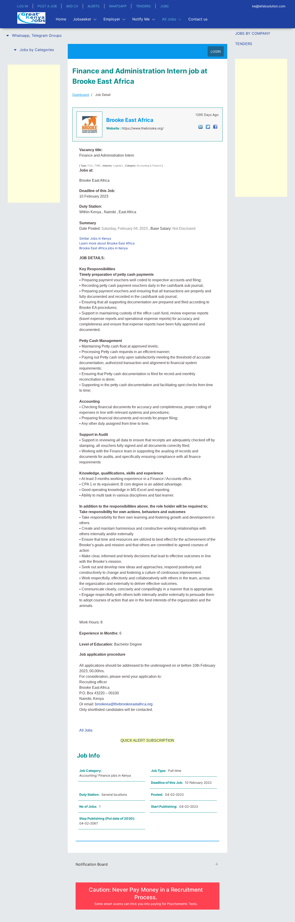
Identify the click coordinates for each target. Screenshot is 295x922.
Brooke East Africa (129, 120)
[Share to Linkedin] (200, 126)
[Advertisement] (34, 134)
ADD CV (72, 6)
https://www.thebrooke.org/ (143, 128)
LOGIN (216, 51)
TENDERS (143, 6)
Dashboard (80, 95)
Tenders (243, 43)
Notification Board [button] (92, 864)
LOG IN (22, 6)
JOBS (164, 6)
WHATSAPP (118, 6)
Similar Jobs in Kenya (95, 238)
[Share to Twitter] (208, 126)
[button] (34, 35)
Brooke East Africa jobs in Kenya (103, 248)
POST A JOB (47, 6)
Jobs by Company (252, 33)
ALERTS (94, 6)
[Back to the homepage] (31, 18)
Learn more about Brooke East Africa (107, 243)
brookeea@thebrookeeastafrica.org (124, 704)
